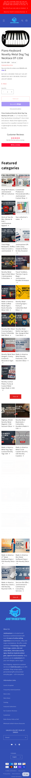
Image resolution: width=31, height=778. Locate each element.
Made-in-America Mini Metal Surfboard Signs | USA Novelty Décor (22, 558)
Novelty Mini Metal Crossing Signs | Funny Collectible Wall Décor (8, 332)
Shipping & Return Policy (7, 65)
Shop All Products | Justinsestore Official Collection (8, 192)
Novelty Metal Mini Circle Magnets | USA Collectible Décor (8, 507)
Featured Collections (9, 706)
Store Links (6, 694)
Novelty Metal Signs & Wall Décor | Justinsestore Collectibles (8, 275)
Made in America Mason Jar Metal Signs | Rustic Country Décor (21, 480)
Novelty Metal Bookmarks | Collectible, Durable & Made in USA (22, 424)
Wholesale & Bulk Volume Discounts (14, 723)
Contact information (16, 776)
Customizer (6, 715)
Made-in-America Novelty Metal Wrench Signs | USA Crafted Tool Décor (8, 532)
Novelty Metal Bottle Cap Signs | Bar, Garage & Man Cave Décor (22, 332)
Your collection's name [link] (22, 218)
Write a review (15, 145)
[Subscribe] (25, 737)
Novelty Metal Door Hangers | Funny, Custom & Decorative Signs (8, 357)
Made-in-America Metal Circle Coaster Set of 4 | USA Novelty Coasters (22, 451)
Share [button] (5, 84)
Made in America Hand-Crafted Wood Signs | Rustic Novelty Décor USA (7, 305)
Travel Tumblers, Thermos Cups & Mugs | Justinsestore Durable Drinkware (22, 276)
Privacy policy (6, 773)
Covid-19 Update (8, 685)
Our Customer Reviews (10, 711)
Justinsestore (13, 770)
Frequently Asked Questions (11, 689)
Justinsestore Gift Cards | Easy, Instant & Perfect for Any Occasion (22, 247)
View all (15, 396)
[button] (4, 21)
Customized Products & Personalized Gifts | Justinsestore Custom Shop (22, 194)
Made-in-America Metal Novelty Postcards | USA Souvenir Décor (22, 357)
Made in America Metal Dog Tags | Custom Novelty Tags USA (7, 450)
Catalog (5, 702)
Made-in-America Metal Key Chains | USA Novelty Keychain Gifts (8, 585)
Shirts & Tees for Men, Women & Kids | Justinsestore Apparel (7, 221)
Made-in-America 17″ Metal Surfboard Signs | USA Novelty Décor (8, 558)
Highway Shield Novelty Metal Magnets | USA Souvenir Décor (7, 423)
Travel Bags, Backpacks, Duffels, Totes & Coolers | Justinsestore (8, 247)
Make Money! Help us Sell (11, 719)
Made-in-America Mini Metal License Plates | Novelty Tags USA (22, 532)
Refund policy (22, 770)
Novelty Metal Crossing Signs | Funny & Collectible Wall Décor (21, 305)
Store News (6, 698)
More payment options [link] (15, 108)
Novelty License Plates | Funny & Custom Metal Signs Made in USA (8, 385)
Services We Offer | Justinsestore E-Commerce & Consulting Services (22, 586)
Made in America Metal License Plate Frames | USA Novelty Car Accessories (8, 481)
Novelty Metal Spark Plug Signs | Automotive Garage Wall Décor (22, 507)
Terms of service (16, 773)
